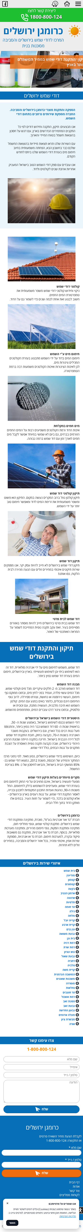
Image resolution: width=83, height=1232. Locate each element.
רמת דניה (69, 943)
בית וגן (71, 938)
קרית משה (69, 969)
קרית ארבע (68, 924)
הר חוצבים (69, 992)
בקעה (71, 889)
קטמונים (70, 884)
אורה (72, 1024)
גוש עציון (69, 952)
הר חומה (70, 907)
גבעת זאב (69, 1006)
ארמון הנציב (68, 893)
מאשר (12, 1222)
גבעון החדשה (67, 1010)
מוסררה (70, 983)
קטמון (71, 880)
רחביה (71, 961)
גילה (72, 911)
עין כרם (70, 929)
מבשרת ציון (68, 1019)
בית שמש (69, 870)
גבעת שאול (68, 956)
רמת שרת (69, 947)
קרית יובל (69, 920)
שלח (45, 1109)
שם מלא (75, 1147)
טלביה (71, 965)
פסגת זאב (69, 1001)
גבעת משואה (67, 934)
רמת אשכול (68, 997)
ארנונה (71, 898)
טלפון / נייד (73, 1160)
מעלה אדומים (67, 1015)
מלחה (71, 915)
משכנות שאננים (65, 979)
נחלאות (70, 988)
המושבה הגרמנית (64, 974)
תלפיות (70, 902)
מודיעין (71, 875)
